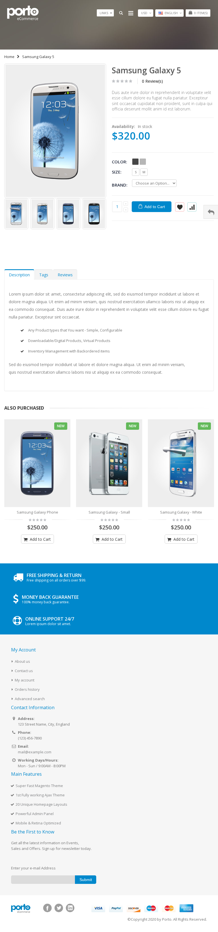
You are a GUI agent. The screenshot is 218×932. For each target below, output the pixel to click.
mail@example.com (34, 751)
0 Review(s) (152, 81)
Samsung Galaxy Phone (37, 512)
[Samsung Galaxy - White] (181, 463)
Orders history (27, 689)
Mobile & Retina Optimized (38, 823)
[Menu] (130, 13)
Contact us (24, 670)
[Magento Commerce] (23, 13)
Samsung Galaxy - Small (109, 512)
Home (9, 56)
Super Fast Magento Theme (39, 785)
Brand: (119, 184)
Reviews (65, 274)
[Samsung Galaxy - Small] (109, 463)
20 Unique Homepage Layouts (41, 804)
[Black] (135, 161)
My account (24, 680)
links (104, 13)
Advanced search (30, 698)
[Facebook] (47, 908)
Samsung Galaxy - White (181, 512)
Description (19, 274)
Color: (119, 161)
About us (22, 661)
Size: (116, 172)
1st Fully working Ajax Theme (40, 795)
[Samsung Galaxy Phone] (37, 463)
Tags (43, 274)
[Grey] (142, 161)
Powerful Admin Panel (35, 813)
